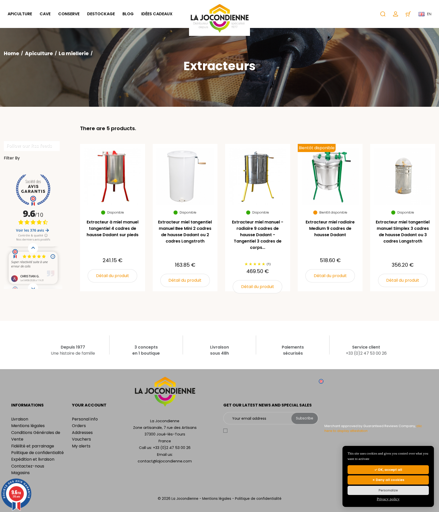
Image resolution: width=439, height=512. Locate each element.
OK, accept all (389, 469)
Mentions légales (28, 426)
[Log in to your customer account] (395, 14)
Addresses (82, 432)
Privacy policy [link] (388, 499)
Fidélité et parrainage (32, 446)
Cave (45, 14)
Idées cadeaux (157, 14)
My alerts (81, 446)
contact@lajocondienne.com (165, 461)
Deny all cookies (389, 479)
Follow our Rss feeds (29, 146)
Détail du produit (112, 276)
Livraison (19, 419)
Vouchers (81, 439)
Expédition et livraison (32, 459)
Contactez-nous (27, 466)
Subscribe (304, 418)
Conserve (69, 14)
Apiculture (20, 14)
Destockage (101, 14)
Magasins (20, 473)
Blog (128, 14)
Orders (79, 426)
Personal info (85, 419)
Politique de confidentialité (37, 453)
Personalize (388, 490)
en (429, 14)
